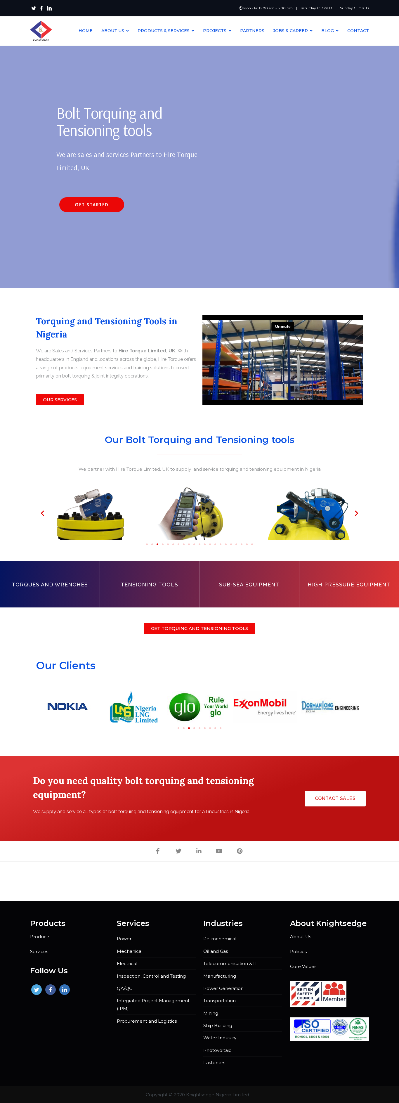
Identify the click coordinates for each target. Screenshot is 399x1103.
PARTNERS (252, 30)
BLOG (327, 30)
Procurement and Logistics (147, 1021)
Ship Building (217, 1025)
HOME (86, 30)
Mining (210, 1013)
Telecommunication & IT (230, 963)
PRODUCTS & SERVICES (164, 30)
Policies (298, 951)
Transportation (219, 1000)
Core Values (303, 966)
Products (40, 936)
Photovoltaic (217, 1050)
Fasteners (214, 1062)
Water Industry (219, 1037)
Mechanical (130, 951)
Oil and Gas (215, 951)
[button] (91, 204)
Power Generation (223, 988)
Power (124, 938)
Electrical (127, 963)
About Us (300, 936)
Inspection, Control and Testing (151, 976)
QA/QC (124, 988)
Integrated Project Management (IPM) (153, 1004)
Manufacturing (219, 976)
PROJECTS (214, 30)
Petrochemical (219, 938)
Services (39, 951)
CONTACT (358, 30)
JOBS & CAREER (290, 30)
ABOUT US (112, 30)
